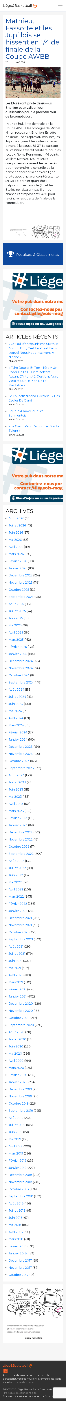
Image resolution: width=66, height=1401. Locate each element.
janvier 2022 (18, 911)
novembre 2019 (20, 1096)
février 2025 (18, 647)
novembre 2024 (21, 668)
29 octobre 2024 (15, 62)
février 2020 (18, 1075)
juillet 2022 (17, 868)
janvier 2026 (18, 568)
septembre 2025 (21, 597)
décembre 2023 (21, 746)
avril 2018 (16, 1232)
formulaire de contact (22, 1382)
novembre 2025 (20, 582)
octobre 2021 (19, 932)
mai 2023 (15, 796)
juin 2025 (16, 618)
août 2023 (16, 775)
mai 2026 (15, 539)
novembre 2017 (20, 1267)
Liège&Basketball (18, 5)
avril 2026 (16, 547)
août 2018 (16, 1203)
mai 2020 (15, 1053)
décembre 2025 (20, 575)
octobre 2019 (19, 1103)
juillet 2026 (17, 525)
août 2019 (16, 1118)
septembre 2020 (21, 1025)
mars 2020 (16, 1068)
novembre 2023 (21, 754)
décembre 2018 (20, 1175)
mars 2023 (16, 811)
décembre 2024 (21, 661)
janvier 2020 (18, 1082)
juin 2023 (16, 789)
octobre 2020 (19, 1018)
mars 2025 (16, 639)
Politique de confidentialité (20, 1392)
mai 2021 (15, 968)
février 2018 (18, 1246)
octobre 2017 (19, 1275)
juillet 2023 (17, 782)
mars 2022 (16, 896)
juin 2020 (16, 1046)
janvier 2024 (18, 739)
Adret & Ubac (52, 1396)
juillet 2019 (17, 1125)
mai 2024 (15, 711)
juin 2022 (16, 875)
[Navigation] (60, 5)
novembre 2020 (21, 1011)
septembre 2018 (21, 1196)
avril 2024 (16, 718)
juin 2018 (16, 1217)
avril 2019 (16, 1146)
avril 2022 (16, 889)
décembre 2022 (21, 832)
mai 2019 (15, 1139)
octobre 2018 (19, 1189)
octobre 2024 (19, 675)
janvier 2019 (18, 1168)
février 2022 (18, 903)
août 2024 (16, 689)
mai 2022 (15, 882)
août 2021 (16, 946)
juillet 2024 (17, 696)
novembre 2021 (20, 925)
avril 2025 (16, 632)
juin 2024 (16, 704)
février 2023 (18, 818)
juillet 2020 (17, 1039)
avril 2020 (16, 1060)
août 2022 (16, 861)
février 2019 (17, 1160)
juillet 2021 (17, 953)
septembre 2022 (21, 853)
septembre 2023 (21, 768)
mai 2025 (15, 625)
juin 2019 (15, 1132)
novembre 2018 (20, 1182)
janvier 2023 (18, 825)
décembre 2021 (20, 918)
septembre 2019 (21, 1110)
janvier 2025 (18, 654)
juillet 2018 (17, 1210)
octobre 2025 (19, 589)
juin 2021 (15, 961)
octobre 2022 (19, 846)
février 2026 (18, 561)
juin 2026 (16, 532)
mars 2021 (16, 982)
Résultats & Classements (37, 254)
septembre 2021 (21, 939)
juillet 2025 (17, 611)
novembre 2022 (21, 839)
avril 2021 (16, 975)
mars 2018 (16, 1239)
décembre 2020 (21, 1003)
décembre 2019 (20, 1089)
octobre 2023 (19, 761)
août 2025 (16, 604)
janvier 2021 (18, 996)
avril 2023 (16, 804)
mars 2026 (16, 554)
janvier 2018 (18, 1253)
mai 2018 (15, 1225)
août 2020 (16, 1032)
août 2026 (16, 518)
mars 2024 (16, 725)
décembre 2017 (20, 1260)
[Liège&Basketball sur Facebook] (5, 1371)
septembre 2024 (21, 682)
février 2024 (18, 732)
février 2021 (17, 989)
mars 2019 (16, 1153)
